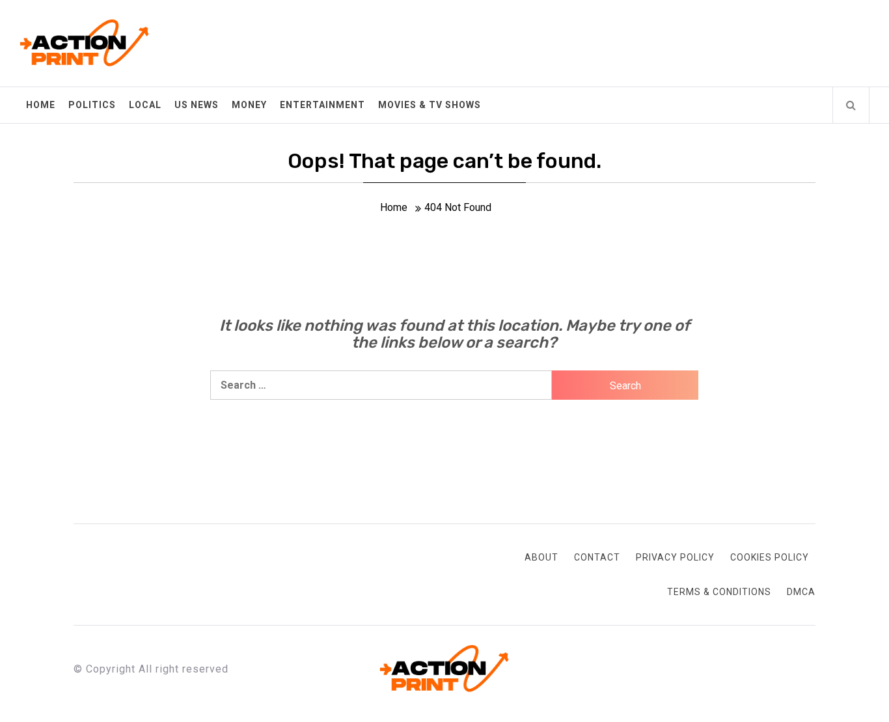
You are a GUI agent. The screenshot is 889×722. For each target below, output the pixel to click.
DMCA (801, 592)
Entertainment (322, 105)
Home (40, 105)
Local (145, 105)
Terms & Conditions (719, 592)
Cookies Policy (769, 557)
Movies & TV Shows (429, 105)
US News (196, 105)
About (541, 557)
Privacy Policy (675, 557)
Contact (597, 557)
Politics (92, 105)
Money (249, 105)
